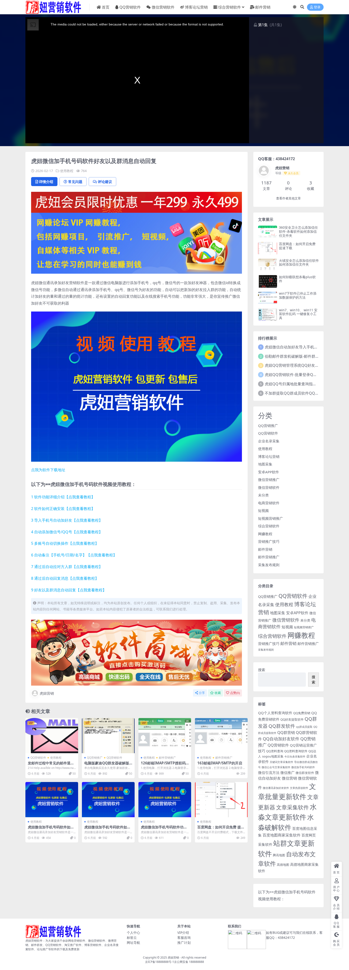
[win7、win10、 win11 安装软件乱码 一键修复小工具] (267, 314)
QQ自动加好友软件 (281, 739)
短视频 (263, 510)
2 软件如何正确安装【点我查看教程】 (63, 508)
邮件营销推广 (167, 758)
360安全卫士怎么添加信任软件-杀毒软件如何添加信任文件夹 (298, 231)
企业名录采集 (268, 441)
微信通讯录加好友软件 (276, 788)
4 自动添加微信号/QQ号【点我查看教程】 (67, 531)
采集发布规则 (268, 564)
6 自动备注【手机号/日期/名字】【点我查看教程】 (74, 555)
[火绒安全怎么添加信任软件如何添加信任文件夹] (267, 265)
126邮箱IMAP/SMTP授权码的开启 (163, 765)
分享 (202, 693)
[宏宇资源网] (136, 242)
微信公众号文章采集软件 (276, 767)
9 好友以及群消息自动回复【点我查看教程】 (68, 590)
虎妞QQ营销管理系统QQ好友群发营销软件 (301, 365)
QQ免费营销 (301, 713)
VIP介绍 (183, 932)
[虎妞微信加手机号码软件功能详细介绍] (164, 799)
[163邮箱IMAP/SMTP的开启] (221, 735)
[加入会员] (136, 201)
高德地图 (283, 864)
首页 (105, 7)
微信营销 (289, 778)
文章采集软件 (292, 807)
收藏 (218, 693)
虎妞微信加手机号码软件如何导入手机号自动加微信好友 (107, 829)
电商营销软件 (268, 502)
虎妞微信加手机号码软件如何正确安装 (51, 829)
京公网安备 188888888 (189, 962)
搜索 (261, 669)
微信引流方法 (268, 772)
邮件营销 (262, 7)
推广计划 (184, 942)
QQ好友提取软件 (292, 719)
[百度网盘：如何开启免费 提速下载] (221, 799)
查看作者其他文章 (288, 198)
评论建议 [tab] (105, 181)
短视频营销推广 (270, 518)
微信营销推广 (268, 479)
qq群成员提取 (304, 726)
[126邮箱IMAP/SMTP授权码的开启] (164, 735)
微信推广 (287, 772)
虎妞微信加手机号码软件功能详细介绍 (164, 829)
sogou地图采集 (272, 756)
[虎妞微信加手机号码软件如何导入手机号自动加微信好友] (108, 799)
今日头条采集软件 (294, 756)
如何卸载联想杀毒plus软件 (297, 279)
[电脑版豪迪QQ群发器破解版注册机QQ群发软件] (108, 735)
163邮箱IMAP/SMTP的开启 (219, 763)
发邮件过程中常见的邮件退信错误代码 (51, 765)
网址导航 (133, 942)
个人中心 (133, 932)
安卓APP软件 (268, 472)
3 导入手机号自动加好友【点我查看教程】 (67, 520)
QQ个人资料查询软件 (275, 712)
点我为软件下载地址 (48, 469)
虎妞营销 (47, 693)
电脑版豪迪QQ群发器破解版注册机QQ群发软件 (106, 765)
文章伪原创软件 (299, 788)
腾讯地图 (279, 855)
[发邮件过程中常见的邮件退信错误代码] (51, 735)
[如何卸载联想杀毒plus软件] (267, 281)
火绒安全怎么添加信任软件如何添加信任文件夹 (299, 262)
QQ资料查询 (274, 751)
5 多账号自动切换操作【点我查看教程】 (65, 543)
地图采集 (265, 464)
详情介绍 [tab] (46, 181)
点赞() (235, 693)
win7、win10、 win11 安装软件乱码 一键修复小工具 (298, 314)
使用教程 (66, 170)
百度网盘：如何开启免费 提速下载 (221, 829)
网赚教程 (265, 533)
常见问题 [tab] (75, 181)
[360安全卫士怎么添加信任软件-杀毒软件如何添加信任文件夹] (267, 232)
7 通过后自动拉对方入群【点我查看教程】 (67, 566)
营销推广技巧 (268, 541)
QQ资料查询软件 (295, 751)
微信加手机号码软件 (303, 767)
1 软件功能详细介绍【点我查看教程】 (63, 497)
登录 (317, 7)
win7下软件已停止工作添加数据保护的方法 (297, 295)
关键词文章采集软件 (281, 762)
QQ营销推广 (95, 758)
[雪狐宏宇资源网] (136, 652)
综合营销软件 (229, 7)
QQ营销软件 (130, 7)
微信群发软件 (305, 773)
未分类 (263, 495)
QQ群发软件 (282, 726)
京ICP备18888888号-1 (159, 962)
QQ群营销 (286, 732)
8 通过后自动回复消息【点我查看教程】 (65, 578)
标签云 (132, 937)
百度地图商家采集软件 (282, 835)
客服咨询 (184, 937)
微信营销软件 (163, 7)
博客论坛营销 (196, 7)
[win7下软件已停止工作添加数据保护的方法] (267, 298)
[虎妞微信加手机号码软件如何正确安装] (51, 799)
